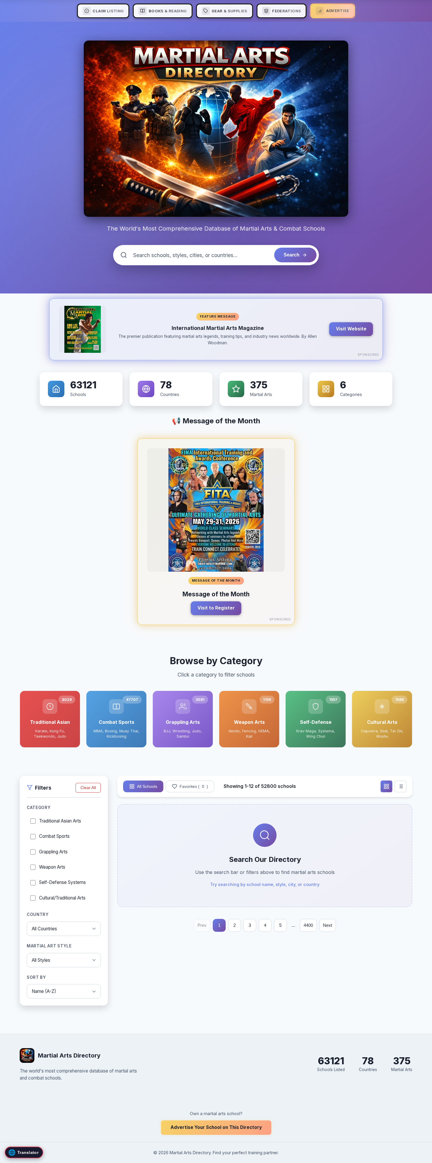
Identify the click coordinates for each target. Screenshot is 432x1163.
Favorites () (194, 786)
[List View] (400, 786)
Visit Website (351, 329)
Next (327, 925)
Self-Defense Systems (62, 882)
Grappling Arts (53, 851)
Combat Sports (54, 836)
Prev (202, 925)
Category (39, 807)
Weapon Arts (52, 867)
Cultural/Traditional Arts (62, 897)
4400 (308, 925)
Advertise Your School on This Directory (216, 1127)
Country (38, 914)
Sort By (36, 977)
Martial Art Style (49, 945)
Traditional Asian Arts (60, 820)
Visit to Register (216, 608)
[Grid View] (386, 786)
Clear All (88, 788)
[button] (216, 329)
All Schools (147, 786)
